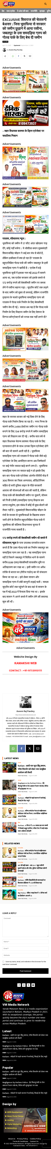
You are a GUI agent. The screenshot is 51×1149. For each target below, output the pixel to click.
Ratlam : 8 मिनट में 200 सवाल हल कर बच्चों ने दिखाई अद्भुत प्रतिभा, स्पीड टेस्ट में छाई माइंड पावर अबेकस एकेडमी (33, 828)
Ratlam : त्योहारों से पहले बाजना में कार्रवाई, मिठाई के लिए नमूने (32, 799)
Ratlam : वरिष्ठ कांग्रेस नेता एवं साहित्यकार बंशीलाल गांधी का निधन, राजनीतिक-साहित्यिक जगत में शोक (32, 813)
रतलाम (19, 763)
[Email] (29, 56)
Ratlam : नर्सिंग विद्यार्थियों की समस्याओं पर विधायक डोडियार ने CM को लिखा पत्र (32, 882)
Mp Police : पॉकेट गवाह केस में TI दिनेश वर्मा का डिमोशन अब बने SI (32, 894)
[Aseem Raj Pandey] (4, 50)
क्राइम (19, 780)
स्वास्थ (19, 795)
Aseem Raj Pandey (15, 50)
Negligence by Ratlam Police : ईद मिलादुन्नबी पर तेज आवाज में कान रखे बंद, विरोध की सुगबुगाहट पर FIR (33, 786)
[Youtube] (33, 985)
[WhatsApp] (12, 56)
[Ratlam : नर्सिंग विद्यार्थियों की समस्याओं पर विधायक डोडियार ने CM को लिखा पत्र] (9, 882)
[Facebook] (18, 56)
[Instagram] (24, 985)
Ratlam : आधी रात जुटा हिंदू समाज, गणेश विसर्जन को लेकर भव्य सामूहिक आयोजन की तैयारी (32, 769)
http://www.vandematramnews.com (25, 715)
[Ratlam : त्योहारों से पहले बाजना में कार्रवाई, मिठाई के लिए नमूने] (9, 800)
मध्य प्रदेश (5, 42)
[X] (24, 56)
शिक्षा (19, 822)
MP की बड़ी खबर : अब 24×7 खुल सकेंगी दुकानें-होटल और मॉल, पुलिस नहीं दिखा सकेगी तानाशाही (32, 868)
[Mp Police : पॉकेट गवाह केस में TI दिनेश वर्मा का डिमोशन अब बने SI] (9, 894)
